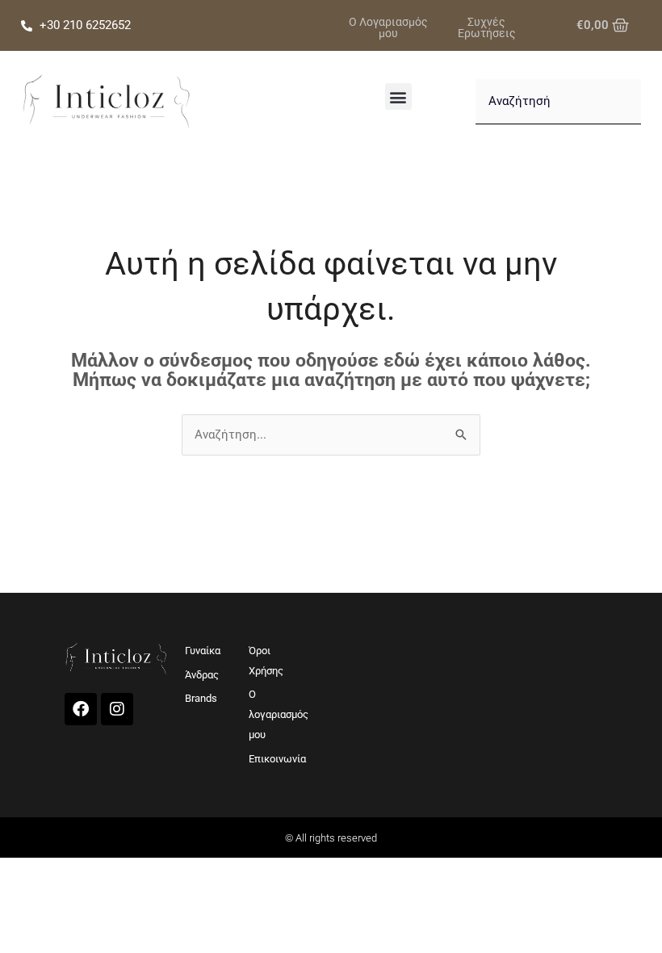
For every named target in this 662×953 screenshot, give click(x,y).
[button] (398, 96)
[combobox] (558, 101)
